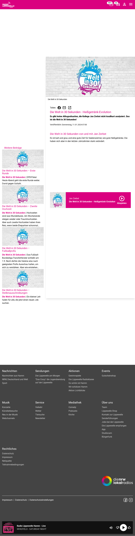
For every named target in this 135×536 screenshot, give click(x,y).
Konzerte (6, 407)
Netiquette (7, 461)
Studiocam (107, 433)
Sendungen (42, 371)
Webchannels (8, 418)
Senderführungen (110, 418)
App (103, 429)
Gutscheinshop (109, 375)
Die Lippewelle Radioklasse (81, 379)
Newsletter (40, 418)
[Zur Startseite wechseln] (8, 4)
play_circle (123, 527)
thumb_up (129, 527)
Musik (6, 402)
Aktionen (74, 371)
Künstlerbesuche (10, 411)
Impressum (7, 457)
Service (39, 402)
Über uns (107, 402)
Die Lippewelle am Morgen (47, 375)
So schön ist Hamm (78, 383)
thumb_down (117, 527)
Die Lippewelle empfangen (114, 425)
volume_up (111, 528)
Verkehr (38, 407)
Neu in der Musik (10, 414)
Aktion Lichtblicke (77, 390)
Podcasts (73, 411)
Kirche (71, 414)
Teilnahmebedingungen (13, 464)
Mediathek (75, 402)
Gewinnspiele (75, 375)
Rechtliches (9, 448)
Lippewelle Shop (109, 411)
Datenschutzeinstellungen (42, 500)
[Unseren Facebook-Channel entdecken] (125, 500)
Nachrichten (9, 371)
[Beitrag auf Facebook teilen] (59, 107)
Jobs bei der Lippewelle (113, 422)
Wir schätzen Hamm (78, 387)
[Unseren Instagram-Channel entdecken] (131, 500)
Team (104, 407)
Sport (4, 383)
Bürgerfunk (107, 436)
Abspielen (122, 199)
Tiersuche (39, 414)
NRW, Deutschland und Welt (15, 379)
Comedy (72, 407)
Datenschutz (8, 453)
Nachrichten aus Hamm (13, 375)
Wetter (38, 411)
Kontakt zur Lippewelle (112, 414)
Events (106, 371)
